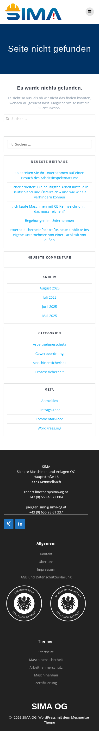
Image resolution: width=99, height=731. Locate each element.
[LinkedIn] (20, 524)
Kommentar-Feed (49, 419)
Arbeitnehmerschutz (49, 344)
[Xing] (8, 524)
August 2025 (50, 288)
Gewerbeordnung (49, 353)
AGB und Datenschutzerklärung (46, 577)
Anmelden (49, 400)
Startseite (46, 652)
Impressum (46, 569)
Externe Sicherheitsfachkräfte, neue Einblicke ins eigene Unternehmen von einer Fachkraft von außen (49, 234)
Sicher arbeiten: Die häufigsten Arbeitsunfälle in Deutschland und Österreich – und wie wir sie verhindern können (49, 192)
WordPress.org (49, 428)
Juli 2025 (49, 297)
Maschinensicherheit (50, 362)
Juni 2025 (49, 306)
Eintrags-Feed (49, 410)
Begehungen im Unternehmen (49, 220)
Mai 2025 (49, 315)
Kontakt (46, 554)
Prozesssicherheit (49, 372)
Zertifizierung (46, 683)
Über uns (46, 561)
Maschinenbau (46, 675)
